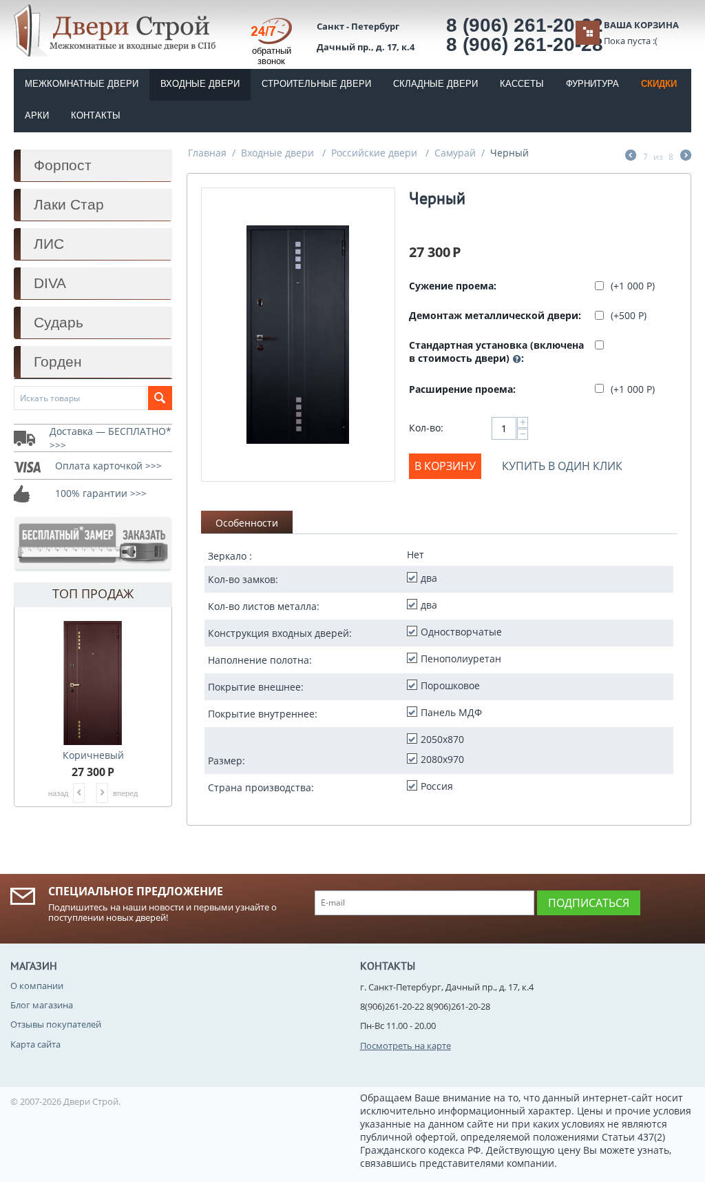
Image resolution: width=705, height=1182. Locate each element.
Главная (207, 152)
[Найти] (160, 398)
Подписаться (588, 902)
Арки (37, 115)
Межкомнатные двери (81, 84)
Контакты (95, 115)
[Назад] (630, 156)
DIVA (50, 283)
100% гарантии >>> (101, 493)
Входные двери (200, 84)
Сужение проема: (452, 285)
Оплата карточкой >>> (108, 465)
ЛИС (49, 244)
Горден (58, 361)
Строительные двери (316, 84)
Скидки (659, 84)
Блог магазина (41, 1005)
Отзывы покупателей (55, 1024)
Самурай (455, 152)
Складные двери (435, 84)
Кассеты (522, 84)
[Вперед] (685, 156)
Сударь (58, 322)
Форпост (63, 165)
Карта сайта (35, 1044)
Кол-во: (426, 427)
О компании (36, 985)
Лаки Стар (69, 204)
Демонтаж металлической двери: (495, 315)
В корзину (445, 465)
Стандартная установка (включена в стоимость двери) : (496, 351)
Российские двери (375, 152)
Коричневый (93, 755)
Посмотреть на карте (405, 1045)
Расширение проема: (462, 389)
